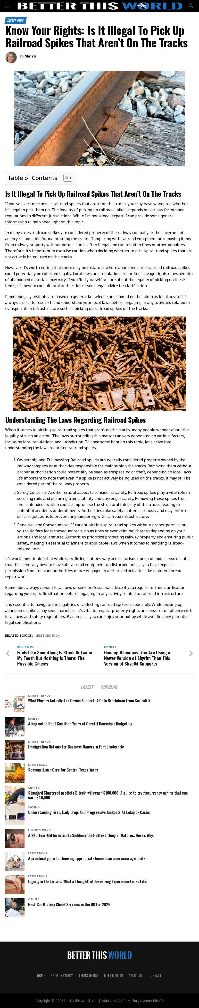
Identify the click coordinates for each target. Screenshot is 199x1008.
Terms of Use (88, 975)
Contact (155, 975)
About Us (136, 975)
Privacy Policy (62, 975)
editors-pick (48, 635)
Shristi (30, 56)
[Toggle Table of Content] (65, 178)
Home (41, 975)
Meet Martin (113, 975)
